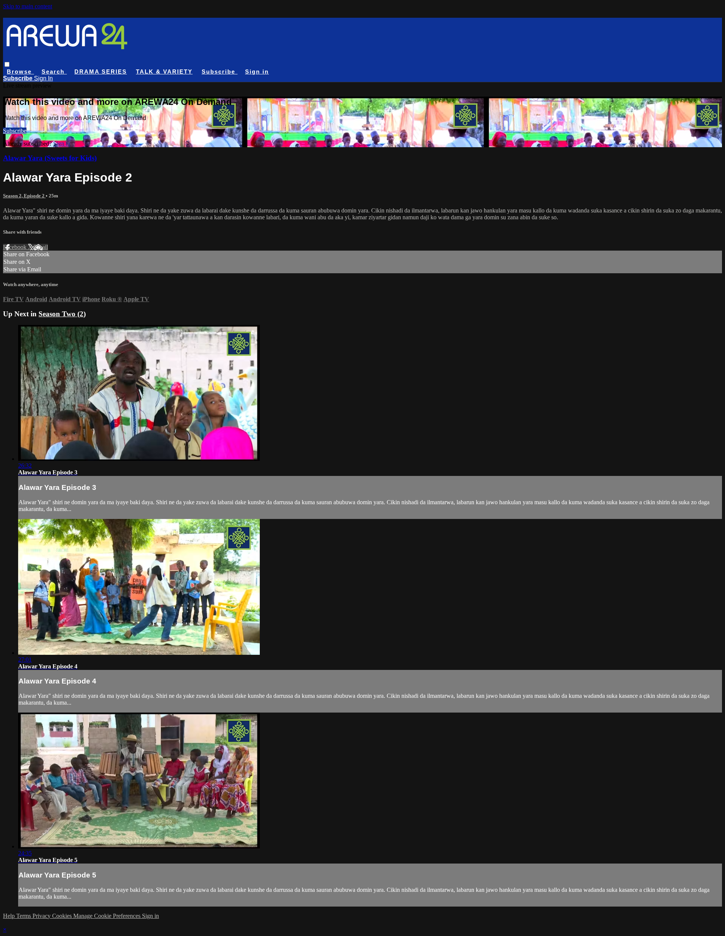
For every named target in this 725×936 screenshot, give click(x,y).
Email (41, 247)
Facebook (15, 247)
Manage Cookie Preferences (107, 916)
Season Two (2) (62, 314)
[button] (7, 64)
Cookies (62, 916)
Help (9, 916)
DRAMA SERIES (100, 71)
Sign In (43, 78)
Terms (24, 916)
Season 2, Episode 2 (24, 196)
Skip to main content (27, 6)
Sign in (257, 71)
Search (54, 71)
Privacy (42, 916)
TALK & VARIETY (164, 71)
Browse (20, 71)
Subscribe (14, 131)
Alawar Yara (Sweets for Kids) (50, 158)
